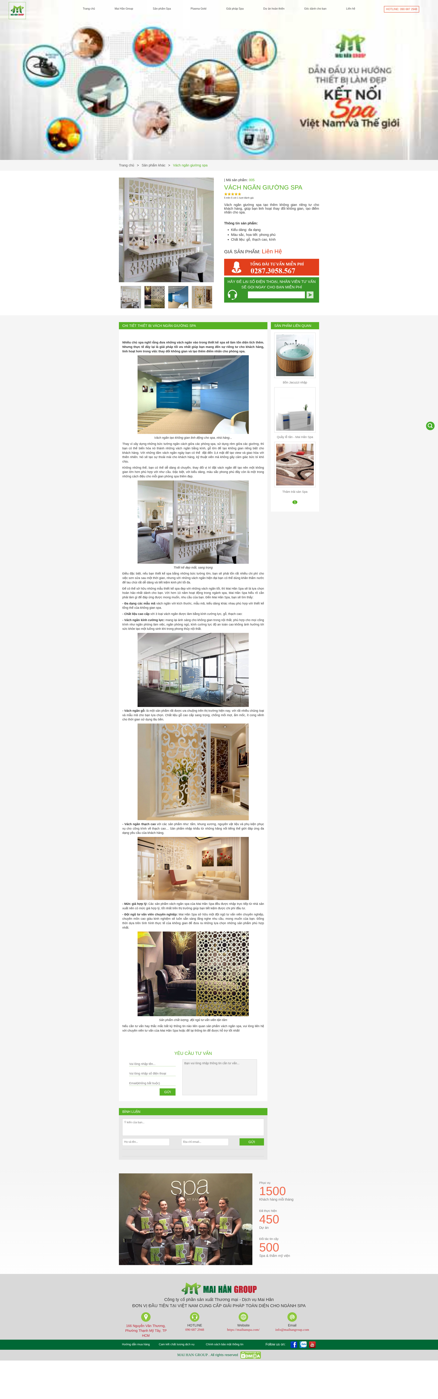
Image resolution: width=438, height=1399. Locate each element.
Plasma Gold (198, 8)
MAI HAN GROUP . (194, 1355)
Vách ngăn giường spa (190, 165)
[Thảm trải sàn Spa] (295, 464)
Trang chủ (89, 8)
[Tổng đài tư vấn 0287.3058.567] (271, 267)
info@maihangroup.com (292, 1329)
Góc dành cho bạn (315, 8)
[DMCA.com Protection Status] (250, 1355)
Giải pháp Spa (235, 8)
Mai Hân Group (124, 8)
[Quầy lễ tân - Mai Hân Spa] (295, 409)
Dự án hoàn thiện (274, 8)
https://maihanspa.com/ (243, 1329)
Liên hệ (350, 8)
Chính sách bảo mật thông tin (224, 1344)
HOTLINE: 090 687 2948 (401, 9)
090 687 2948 (194, 1329)
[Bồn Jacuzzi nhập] (295, 355)
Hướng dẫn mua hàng (136, 1344)
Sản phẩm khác (153, 165)
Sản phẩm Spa (162, 8)
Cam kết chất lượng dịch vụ (176, 1344)
